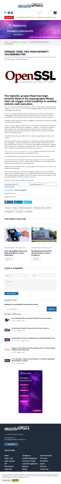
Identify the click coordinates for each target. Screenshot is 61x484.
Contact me (44, 469)
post (10, 132)
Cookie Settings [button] (6, 480)
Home (6, 42)
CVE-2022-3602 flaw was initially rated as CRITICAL (20, 151)
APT (5, 464)
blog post (26, 173)
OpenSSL (9, 107)
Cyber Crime (8, 458)
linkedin (19, 202)
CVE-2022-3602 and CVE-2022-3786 (19, 108)
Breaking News (15, 42)
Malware (25, 466)
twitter (29, 202)
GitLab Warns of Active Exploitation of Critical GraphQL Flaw (33, 338)
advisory (16, 146)
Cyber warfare (9, 461)
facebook (9, 202)
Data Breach (8, 466)
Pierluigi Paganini (10, 59)
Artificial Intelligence (29, 458)
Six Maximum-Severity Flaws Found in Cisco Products (47, 17)
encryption (7, 208)
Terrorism (43, 458)
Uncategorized (15, 340)
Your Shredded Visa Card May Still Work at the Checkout (16, 17)
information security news (25, 208)
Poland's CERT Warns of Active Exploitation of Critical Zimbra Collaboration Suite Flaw (33, 349)
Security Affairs (19, 211)
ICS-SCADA (44, 461)
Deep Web (8, 469)
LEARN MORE (11, 444)
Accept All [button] (15, 480)
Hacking (15, 208)
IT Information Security (39, 208)
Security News (28, 211)
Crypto (42, 464)
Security (24, 42)
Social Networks (46, 456)
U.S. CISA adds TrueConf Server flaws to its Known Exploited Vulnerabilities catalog (32, 360)
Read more (9, 259)
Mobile (24, 469)
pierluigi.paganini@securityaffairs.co (15, 439)
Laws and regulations (30, 464)
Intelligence (26, 456)
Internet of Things (28, 461)
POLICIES (43, 466)
